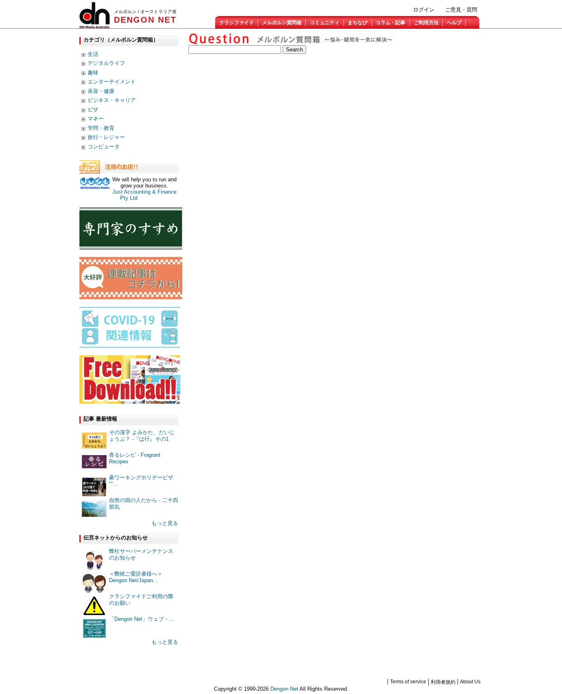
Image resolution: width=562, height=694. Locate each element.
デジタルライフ (106, 63)
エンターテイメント (112, 82)
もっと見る (164, 523)
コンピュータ (104, 146)
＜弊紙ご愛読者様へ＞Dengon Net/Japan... (136, 577)
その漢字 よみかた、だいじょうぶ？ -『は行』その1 (142, 435)
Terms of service (408, 682)
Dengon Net (284, 689)
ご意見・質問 (461, 10)
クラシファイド (236, 22)
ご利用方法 (426, 22)
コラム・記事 (390, 22)
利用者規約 (443, 682)
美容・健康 (101, 91)
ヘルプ (454, 22)
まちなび (357, 22)
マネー (96, 119)
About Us (470, 682)
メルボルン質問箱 (282, 22)
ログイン (423, 10)
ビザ (93, 109)
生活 (93, 54)
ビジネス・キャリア (112, 100)
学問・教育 (101, 128)
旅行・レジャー (106, 137)
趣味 (93, 72)
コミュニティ (324, 22)
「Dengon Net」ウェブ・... (141, 619)
